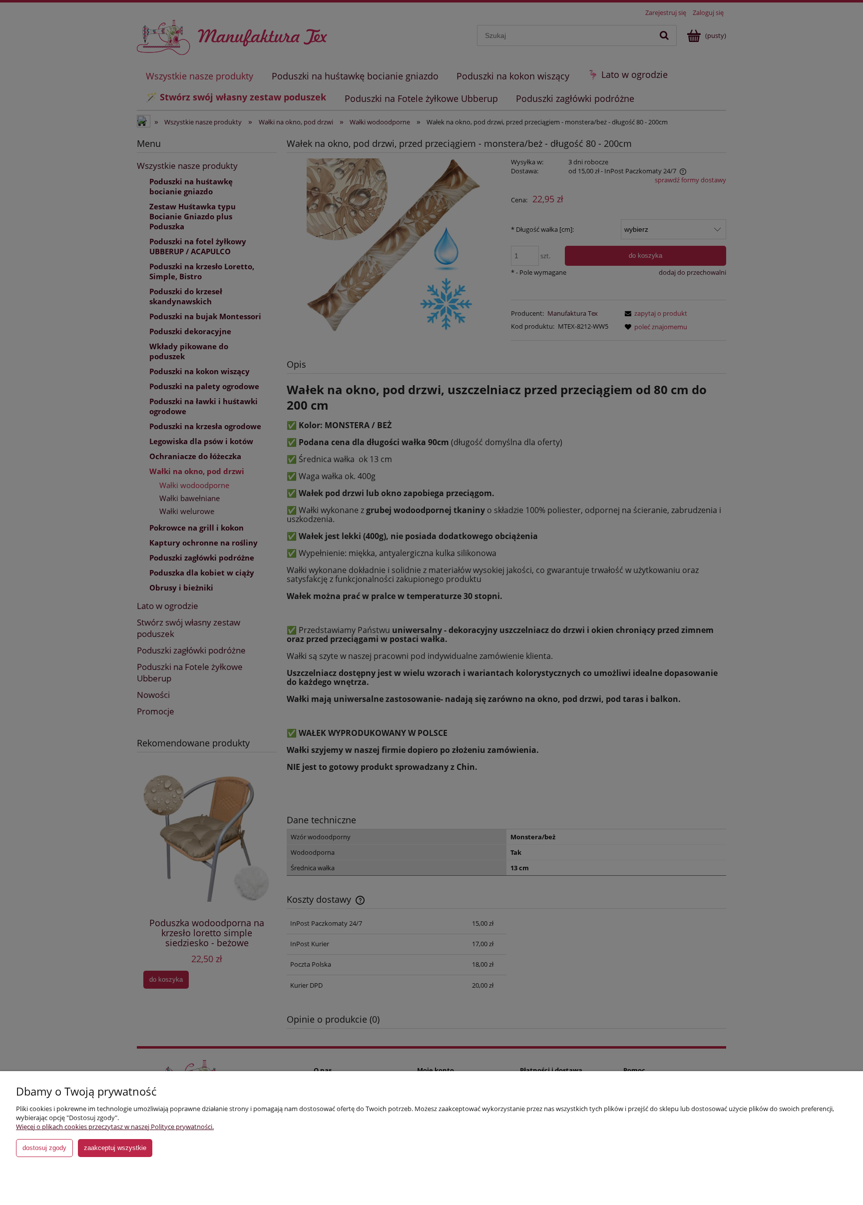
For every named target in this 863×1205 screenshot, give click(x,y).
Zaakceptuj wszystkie (115, 1148)
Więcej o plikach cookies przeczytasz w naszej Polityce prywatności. (115, 1126)
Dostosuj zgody (44, 1148)
